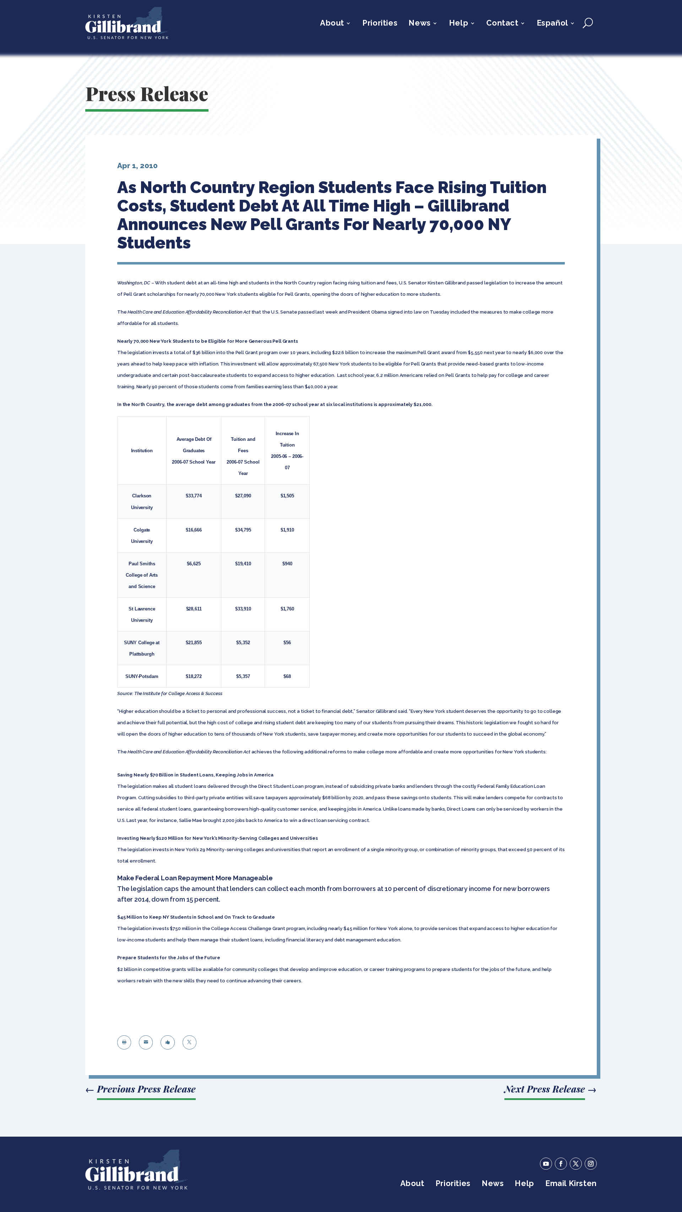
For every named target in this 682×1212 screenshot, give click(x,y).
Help (458, 24)
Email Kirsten (571, 1184)
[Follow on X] (576, 1164)
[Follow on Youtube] (546, 1164)
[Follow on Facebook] (561, 1164)
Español (552, 24)
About (332, 24)
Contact (502, 24)
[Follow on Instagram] (591, 1164)
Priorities (379, 24)
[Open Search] (588, 23)
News (419, 24)
